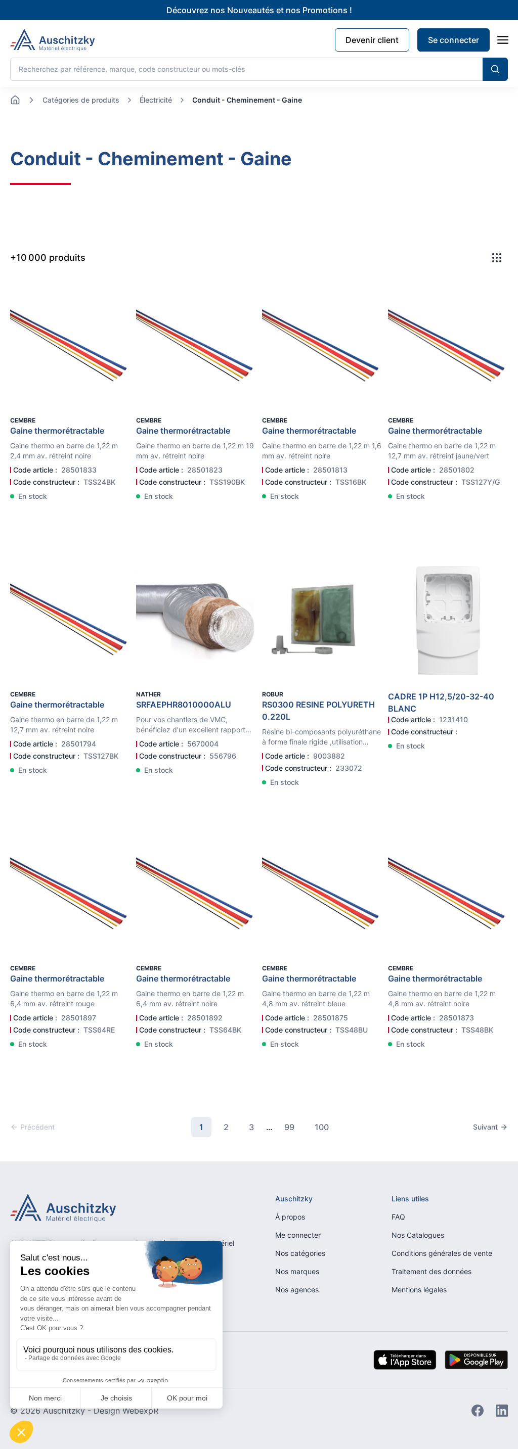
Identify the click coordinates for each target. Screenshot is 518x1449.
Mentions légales (419, 1289)
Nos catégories (300, 1253)
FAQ (398, 1216)
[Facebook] (477, 1411)
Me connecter (298, 1235)
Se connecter (453, 40)
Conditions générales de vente (442, 1253)
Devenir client (372, 40)
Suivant (485, 1127)
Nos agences (297, 1289)
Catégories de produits (80, 100)
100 (322, 1127)
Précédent (37, 1127)
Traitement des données (431, 1271)
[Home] (15, 100)
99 (289, 1127)
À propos (290, 1216)
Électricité (156, 100)
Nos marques (297, 1271)
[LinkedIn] (502, 1411)
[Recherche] (495, 69)
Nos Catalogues (418, 1235)
